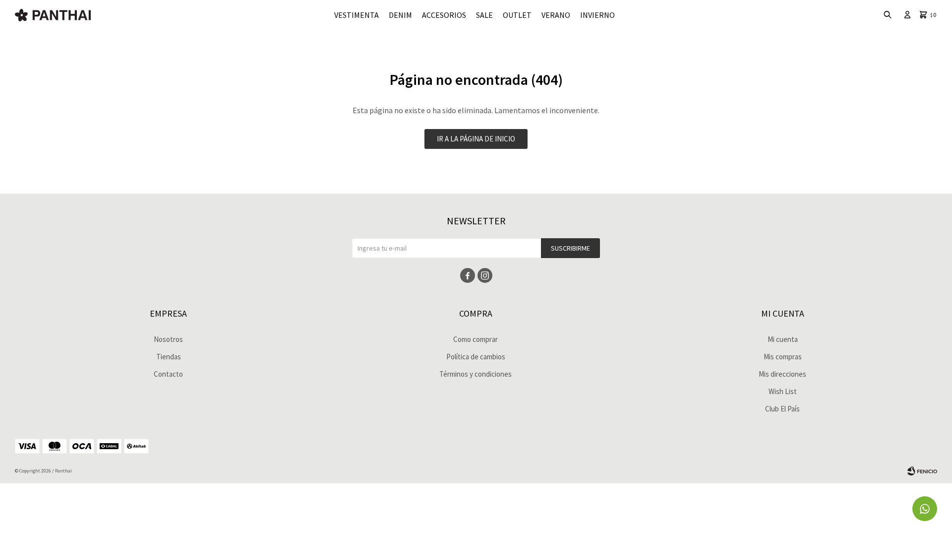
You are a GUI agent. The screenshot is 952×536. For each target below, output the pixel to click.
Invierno (597, 15)
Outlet (517, 15)
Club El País (782, 408)
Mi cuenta (783, 339)
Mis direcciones (782, 374)
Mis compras (783, 356)
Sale (484, 15)
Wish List (783, 391)
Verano (555, 15)
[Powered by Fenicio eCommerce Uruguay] (922, 471)
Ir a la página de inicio (476, 138)
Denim (400, 15)
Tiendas (168, 356)
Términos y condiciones (475, 374)
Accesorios (444, 15)
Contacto (168, 374)
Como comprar (475, 339)
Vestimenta (356, 15)
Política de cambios (475, 356)
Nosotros (168, 339)
